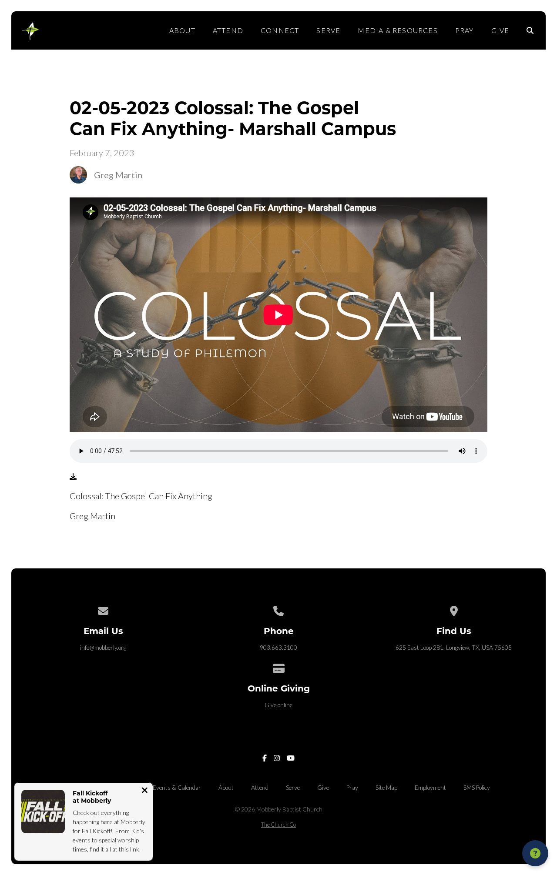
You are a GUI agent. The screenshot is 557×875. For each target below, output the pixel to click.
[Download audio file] (73, 476)
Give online (278, 704)
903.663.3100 (278, 647)
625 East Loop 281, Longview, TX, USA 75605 (454, 647)
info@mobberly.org (103, 647)
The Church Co (278, 824)
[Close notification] (144, 791)
